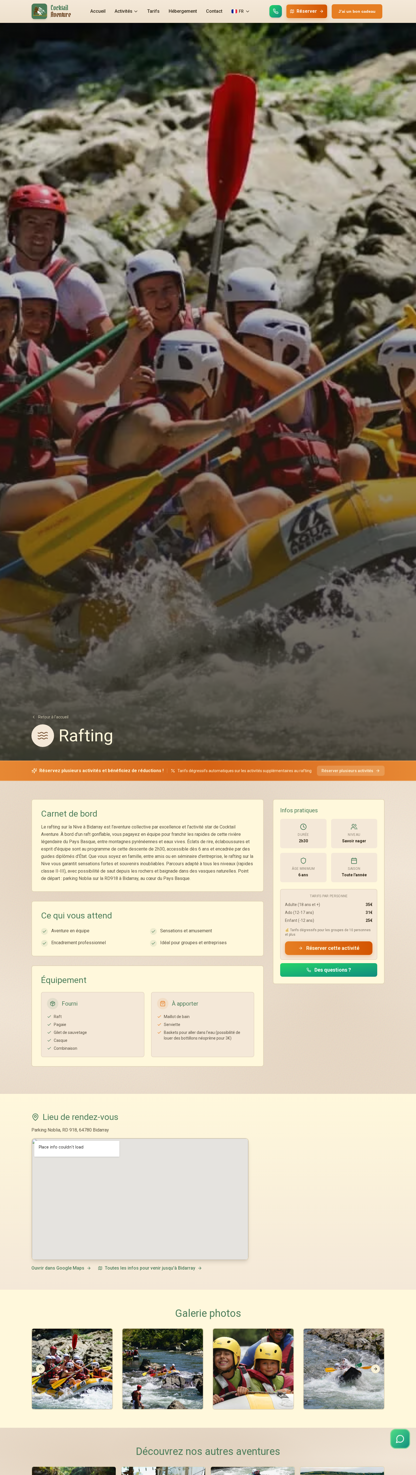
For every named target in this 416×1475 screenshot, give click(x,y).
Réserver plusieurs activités (347, 770)
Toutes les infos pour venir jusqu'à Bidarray (150, 1268)
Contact (214, 11)
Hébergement (183, 11)
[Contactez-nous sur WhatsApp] (275, 11)
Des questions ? (332, 970)
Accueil (98, 11)
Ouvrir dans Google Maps (57, 1268)
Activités (123, 11)
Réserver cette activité (332, 948)
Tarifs (153, 11)
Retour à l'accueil (53, 717)
